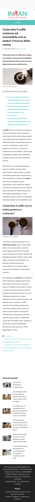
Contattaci (17, 484)
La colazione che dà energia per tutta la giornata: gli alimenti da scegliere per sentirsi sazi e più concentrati (20, 410)
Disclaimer (17, 499)
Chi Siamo (8, 496)
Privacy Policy (24, 496)
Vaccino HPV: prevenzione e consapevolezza (18, 385)
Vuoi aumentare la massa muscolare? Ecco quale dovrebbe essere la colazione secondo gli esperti (20, 425)
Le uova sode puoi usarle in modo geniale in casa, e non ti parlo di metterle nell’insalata (18, 100)
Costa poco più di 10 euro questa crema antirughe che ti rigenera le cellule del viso (19, 122)
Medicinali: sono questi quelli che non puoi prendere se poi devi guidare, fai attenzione (17, 347)
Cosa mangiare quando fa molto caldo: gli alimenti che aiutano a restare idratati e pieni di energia (20, 396)
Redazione (16, 496)
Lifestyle (8, 336)
